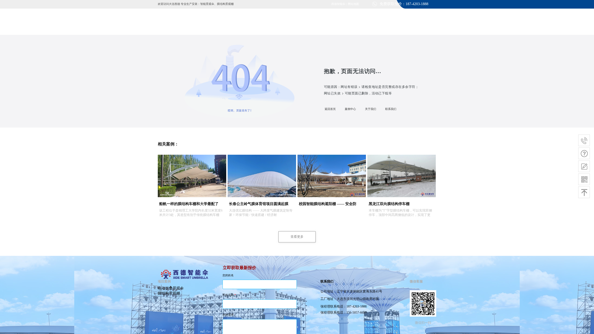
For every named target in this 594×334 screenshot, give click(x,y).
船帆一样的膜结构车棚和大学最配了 (189, 204)
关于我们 (370, 109)
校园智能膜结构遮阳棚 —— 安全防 (327, 204)
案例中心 (350, 109)
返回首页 (330, 109)
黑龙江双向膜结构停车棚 (389, 204)
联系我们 (390, 109)
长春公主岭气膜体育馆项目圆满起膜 (258, 204)
